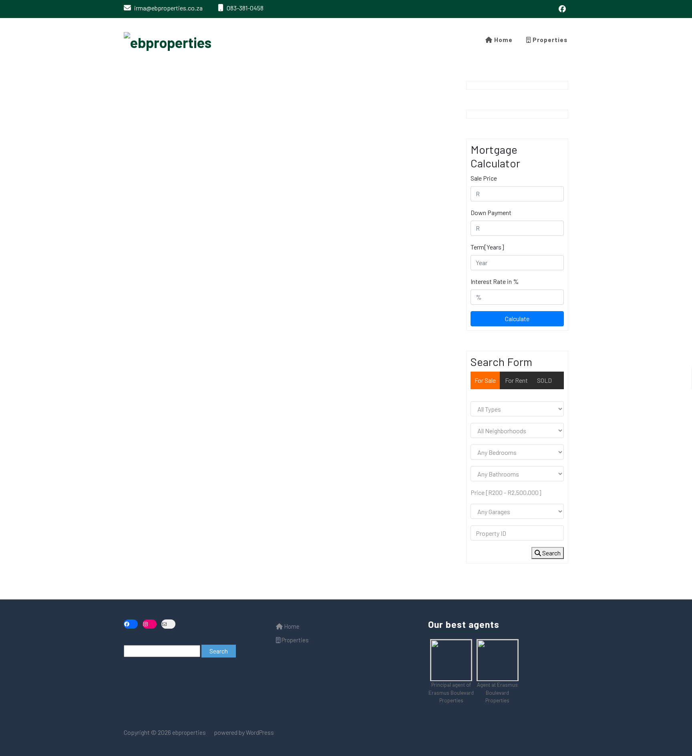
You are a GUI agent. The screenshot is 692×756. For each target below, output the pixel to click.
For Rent (516, 380)
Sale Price (484, 178)
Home (503, 39)
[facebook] (562, 9)
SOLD (544, 380)
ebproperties (188, 732)
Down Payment (491, 212)
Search (551, 553)
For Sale (485, 380)
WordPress (260, 732)
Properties (549, 39)
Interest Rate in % (495, 281)
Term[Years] (487, 247)
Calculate (517, 318)
